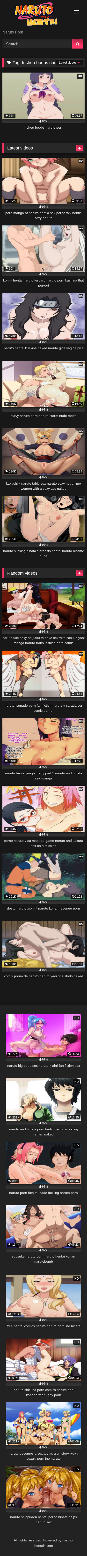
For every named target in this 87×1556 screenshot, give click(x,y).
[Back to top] (72, 1541)
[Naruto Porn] (35, 15)
